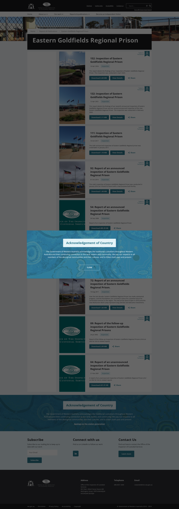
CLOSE (89, 267)
